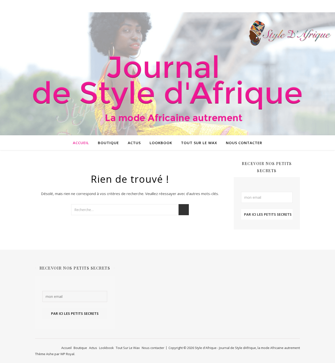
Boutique (108, 142)
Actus (134, 142)
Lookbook (161, 142)
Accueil (81, 142)
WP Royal (67, 354)
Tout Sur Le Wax (199, 142)
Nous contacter (244, 142)
